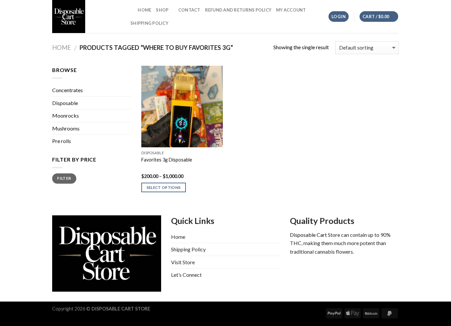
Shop (162, 10)
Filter (64, 178)
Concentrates (67, 90)
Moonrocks (65, 115)
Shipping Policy (149, 23)
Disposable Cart (308, 235)
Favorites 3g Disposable (166, 160)
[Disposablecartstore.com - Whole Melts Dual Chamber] (85, 16)
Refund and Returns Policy (238, 10)
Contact (189, 10)
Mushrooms (66, 128)
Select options (164, 187)
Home (144, 10)
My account (291, 10)
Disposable (65, 103)
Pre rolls (61, 141)
